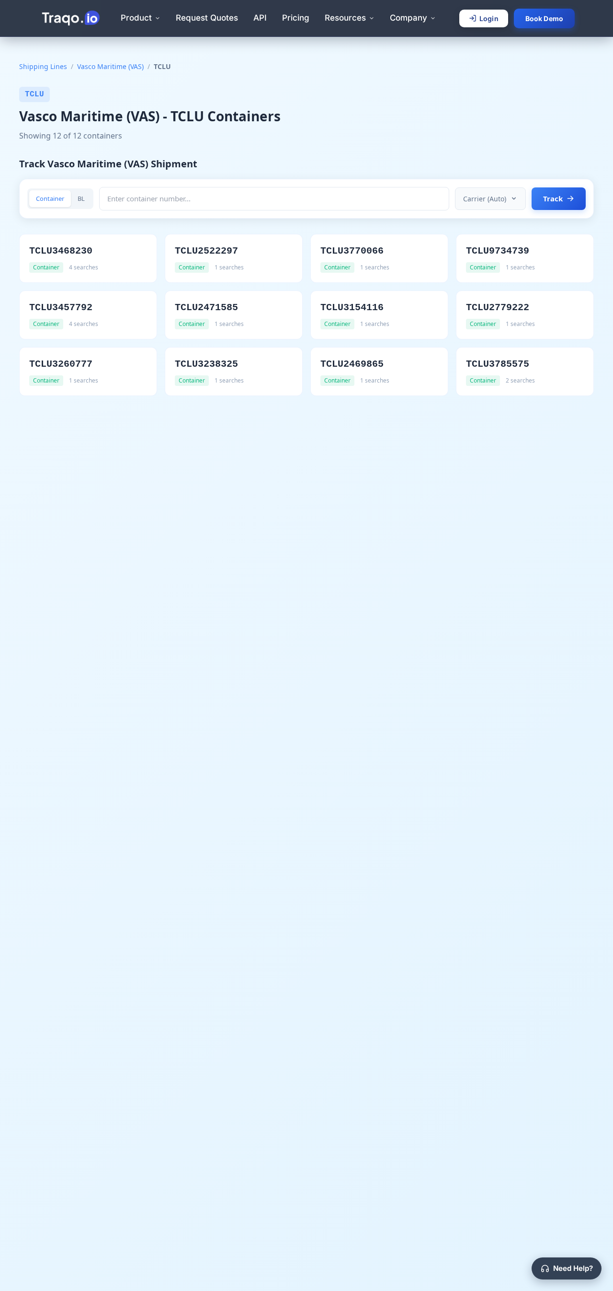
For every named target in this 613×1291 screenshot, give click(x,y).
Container (50, 198)
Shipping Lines (43, 66)
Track (553, 198)
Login (489, 18)
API (260, 18)
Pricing (295, 18)
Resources (345, 18)
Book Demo (544, 18)
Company (408, 18)
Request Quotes (207, 18)
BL (81, 198)
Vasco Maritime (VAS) (110, 66)
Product (136, 18)
